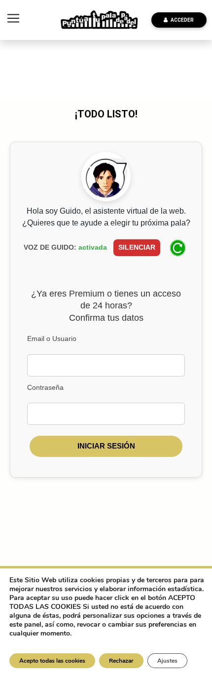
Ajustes (167, 661)
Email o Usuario (51, 338)
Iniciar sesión (106, 446)
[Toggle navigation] (13, 18)
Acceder (181, 20)
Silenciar (136, 247)
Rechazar (121, 661)
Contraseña (45, 387)
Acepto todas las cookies (52, 661)
